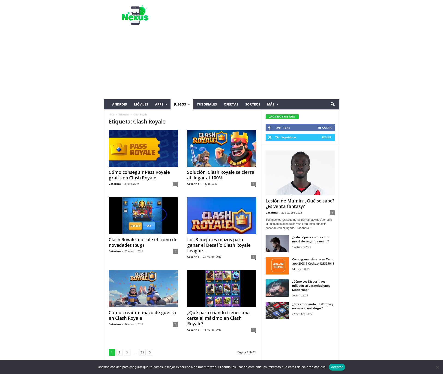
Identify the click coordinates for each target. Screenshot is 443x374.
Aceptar (337, 367)
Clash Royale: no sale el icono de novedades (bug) (143, 242)
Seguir (327, 137)
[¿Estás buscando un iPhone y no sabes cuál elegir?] (277, 310)
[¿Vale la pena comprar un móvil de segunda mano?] (277, 243)
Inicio (111, 114)
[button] (332, 104)
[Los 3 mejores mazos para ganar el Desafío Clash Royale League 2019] (221, 215)
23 (142, 352)
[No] (437, 367)
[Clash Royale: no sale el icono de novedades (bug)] (143, 215)
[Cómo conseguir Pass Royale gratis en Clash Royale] (143, 148)
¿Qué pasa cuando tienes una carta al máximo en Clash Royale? (218, 318)
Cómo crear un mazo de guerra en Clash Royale (142, 315)
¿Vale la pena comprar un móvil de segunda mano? (310, 239)
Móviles (141, 104)
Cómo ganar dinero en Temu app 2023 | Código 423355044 (313, 261)
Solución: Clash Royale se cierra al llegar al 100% (220, 175)
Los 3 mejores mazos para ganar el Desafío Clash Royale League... (219, 245)
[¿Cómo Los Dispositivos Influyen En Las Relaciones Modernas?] (277, 288)
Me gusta (324, 127)
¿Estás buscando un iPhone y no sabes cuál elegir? (312, 306)
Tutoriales (207, 104)
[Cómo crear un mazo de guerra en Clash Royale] (143, 288)
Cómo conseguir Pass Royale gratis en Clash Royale (139, 175)
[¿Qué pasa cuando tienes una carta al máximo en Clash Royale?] (221, 288)
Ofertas (231, 104)
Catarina (115, 183)
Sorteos (252, 104)
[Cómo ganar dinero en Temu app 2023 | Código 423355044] (277, 265)
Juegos (180, 104)
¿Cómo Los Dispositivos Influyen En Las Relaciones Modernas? (311, 285)
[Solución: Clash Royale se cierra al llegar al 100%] (221, 148)
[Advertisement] (221, 64)
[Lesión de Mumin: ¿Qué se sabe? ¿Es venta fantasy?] (300, 173)
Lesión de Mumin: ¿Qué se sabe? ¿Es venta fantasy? (300, 203)
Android (119, 104)
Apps (159, 104)
